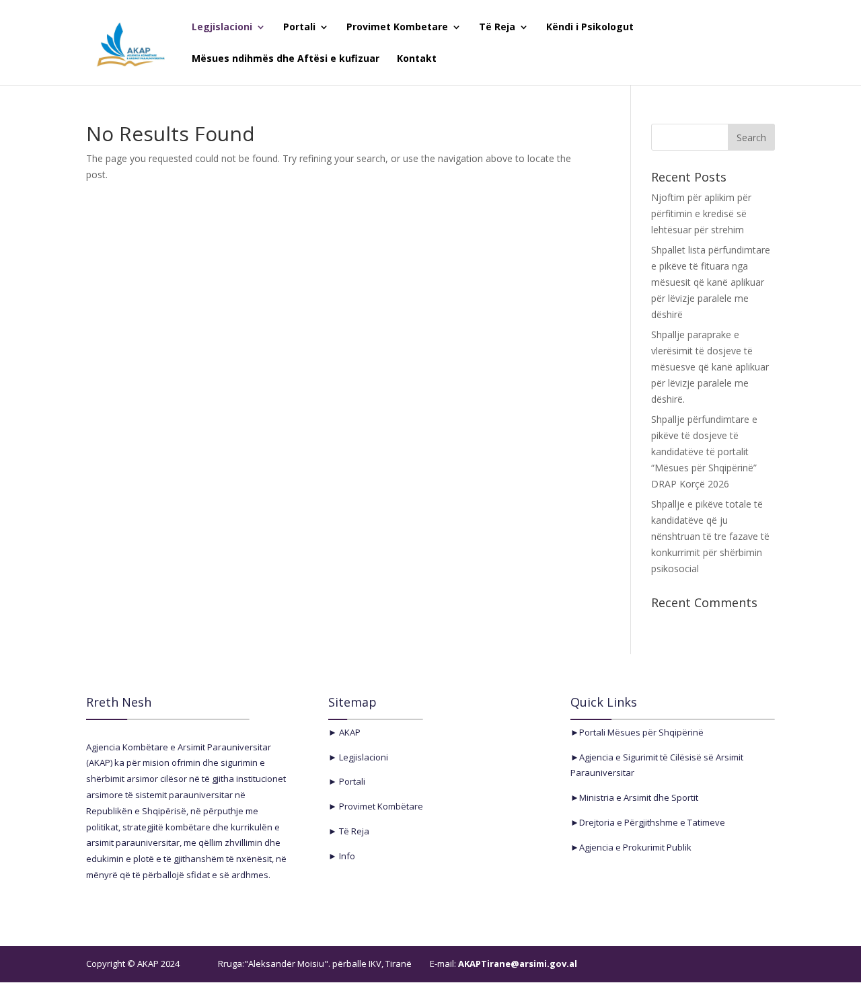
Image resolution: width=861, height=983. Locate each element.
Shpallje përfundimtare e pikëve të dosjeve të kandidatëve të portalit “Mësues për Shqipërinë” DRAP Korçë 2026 (704, 451)
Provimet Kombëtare (380, 806)
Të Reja (497, 27)
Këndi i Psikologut (590, 27)
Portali (299, 27)
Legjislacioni (222, 27)
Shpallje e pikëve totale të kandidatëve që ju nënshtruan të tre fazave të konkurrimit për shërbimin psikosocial (710, 536)
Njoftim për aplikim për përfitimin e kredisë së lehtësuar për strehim (701, 213)
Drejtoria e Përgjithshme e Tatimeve (652, 822)
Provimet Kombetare (397, 27)
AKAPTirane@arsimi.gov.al (516, 963)
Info (346, 856)
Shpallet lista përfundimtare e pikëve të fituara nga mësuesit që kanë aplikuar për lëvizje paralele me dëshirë (710, 281)
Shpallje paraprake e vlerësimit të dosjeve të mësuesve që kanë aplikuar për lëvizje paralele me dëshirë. (710, 366)
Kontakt (417, 59)
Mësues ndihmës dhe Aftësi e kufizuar (285, 59)
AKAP (349, 732)
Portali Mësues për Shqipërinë (641, 732)
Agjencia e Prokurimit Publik (635, 847)
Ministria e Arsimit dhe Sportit (638, 797)
